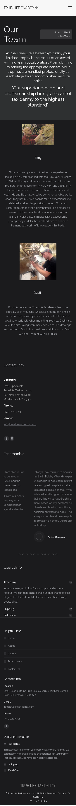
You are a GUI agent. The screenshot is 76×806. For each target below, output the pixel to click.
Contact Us (14, 668)
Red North (38, 796)
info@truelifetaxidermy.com (20, 424)
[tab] (38, 581)
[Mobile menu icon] (70, 8)
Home (11, 637)
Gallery (12, 653)
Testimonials (15, 660)
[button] (19, 554)
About (11, 645)
